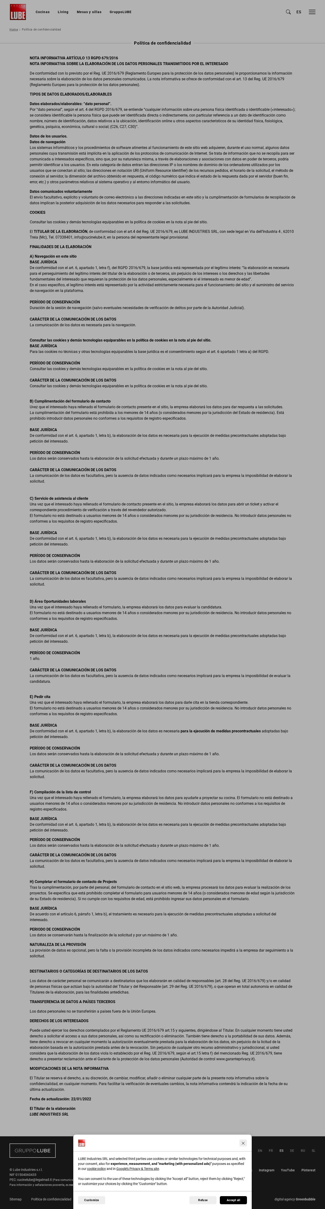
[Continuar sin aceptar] (243, 1143)
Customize (91, 1200)
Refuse (203, 1200)
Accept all (233, 1200)
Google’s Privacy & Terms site (137, 1169)
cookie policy (96, 1169)
